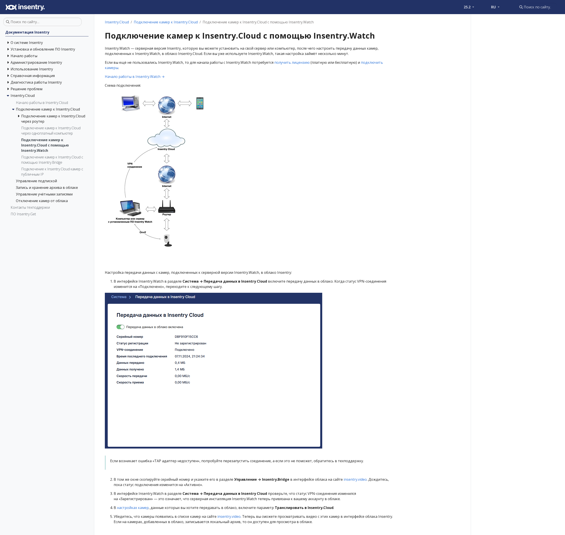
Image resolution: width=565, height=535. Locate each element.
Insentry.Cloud (117, 22)
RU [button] (494, 7)
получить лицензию (292, 62)
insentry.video (355, 479)
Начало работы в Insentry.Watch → (135, 76)
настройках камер (133, 507)
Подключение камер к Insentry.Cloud (166, 22)
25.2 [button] (467, 7)
